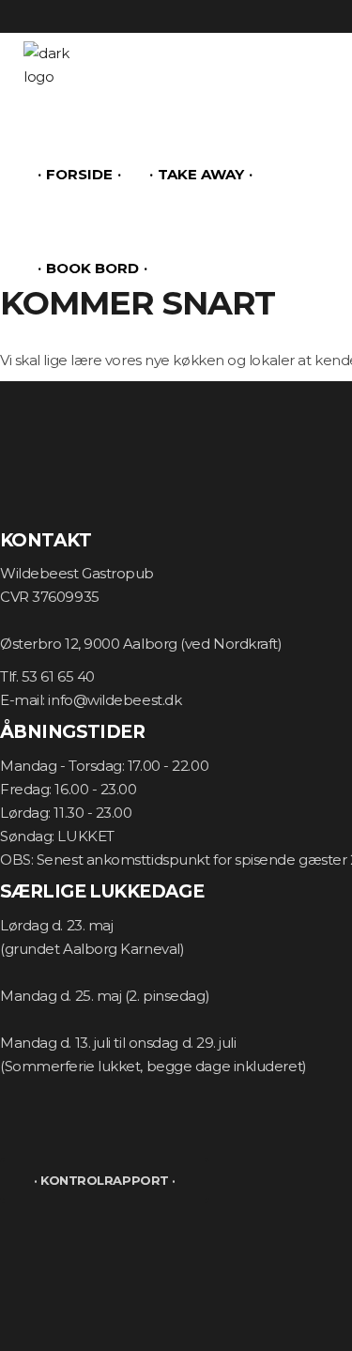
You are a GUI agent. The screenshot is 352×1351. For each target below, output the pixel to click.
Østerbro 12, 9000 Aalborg (88, 643)
